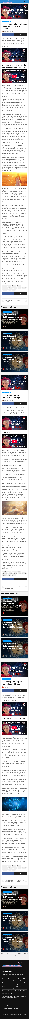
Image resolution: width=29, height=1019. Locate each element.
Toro (10, 289)
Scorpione (5, 289)
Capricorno (5, 287)
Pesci (19, 287)
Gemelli (10, 287)
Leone (15, 287)
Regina (5, 31)
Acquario (4, 285)
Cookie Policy (6, 1005)
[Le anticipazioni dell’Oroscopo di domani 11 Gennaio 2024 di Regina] (14, 319)
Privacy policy (6, 1002)
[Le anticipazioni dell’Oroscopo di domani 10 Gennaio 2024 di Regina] (14, 340)
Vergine (13, 289)
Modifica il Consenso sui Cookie (10, 1008)
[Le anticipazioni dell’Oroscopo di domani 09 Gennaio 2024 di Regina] (14, 361)
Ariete (9, 285)
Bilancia (14, 285)
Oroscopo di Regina (7, 21)
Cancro (18, 285)
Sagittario (24, 287)
